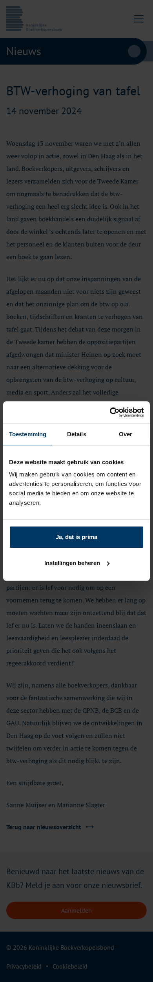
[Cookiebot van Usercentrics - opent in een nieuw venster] (110, 412)
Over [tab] (125, 434)
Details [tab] (76, 434)
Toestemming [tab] (27, 434)
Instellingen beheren (72, 563)
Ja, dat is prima (76, 537)
